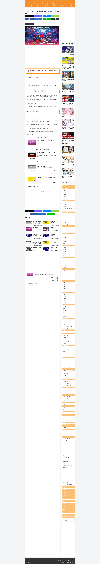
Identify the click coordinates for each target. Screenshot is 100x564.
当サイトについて (71, 560)
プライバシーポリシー (63, 560)
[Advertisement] (42, 55)
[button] (55, 19)
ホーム (58, 560)
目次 (41, 65)
